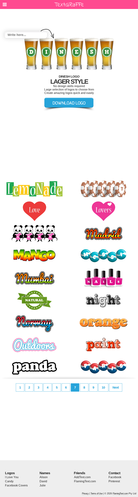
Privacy (85, 493)
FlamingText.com (85, 481)
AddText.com (82, 477)
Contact (114, 473)
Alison (44, 477)
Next (115, 387)
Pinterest (114, 481)
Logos (10, 473)
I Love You (12, 477)
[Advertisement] (69, 18)
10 (103, 387)
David (43, 481)
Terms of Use (96, 493)
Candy (9, 481)
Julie (43, 485)
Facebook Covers (16, 485)
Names (45, 473)
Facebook (115, 477)
